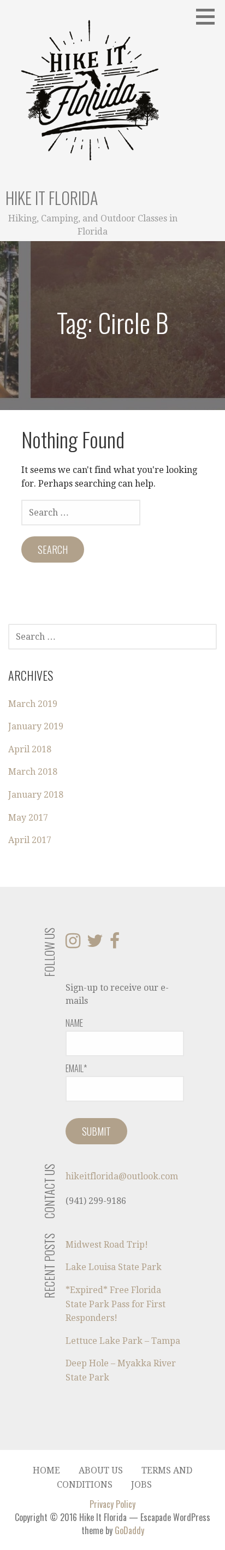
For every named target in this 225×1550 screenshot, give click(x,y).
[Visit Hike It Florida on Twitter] (95, 944)
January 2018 (35, 794)
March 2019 (32, 704)
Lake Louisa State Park (114, 1267)
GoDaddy (129, 1530)
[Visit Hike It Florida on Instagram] (73, 944)
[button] (209, 16)
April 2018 (29, 749)
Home (46, 1470)
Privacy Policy (112, 1504)
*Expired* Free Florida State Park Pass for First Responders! (115, 1304)
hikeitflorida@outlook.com (122, 1176)
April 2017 (29, 840)
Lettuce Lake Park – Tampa (123, 1341)
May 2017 (28, 817)
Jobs (141, 1484)
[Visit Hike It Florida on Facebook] (115, 944)
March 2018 (32, 772)
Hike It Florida (51, 197)
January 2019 (35, 726)
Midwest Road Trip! (107, 1244)
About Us (101, 1470)
